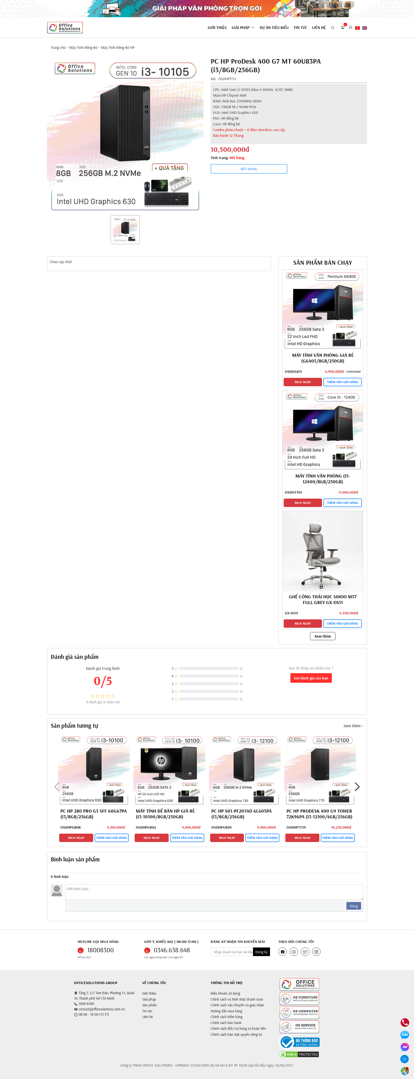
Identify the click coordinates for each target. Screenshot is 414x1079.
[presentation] (57, 787)
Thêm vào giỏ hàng (342, 382)
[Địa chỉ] (405, 1070)
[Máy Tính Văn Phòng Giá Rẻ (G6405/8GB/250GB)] (322, 309)
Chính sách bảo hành (226, 1022)
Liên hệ (147, 1016)
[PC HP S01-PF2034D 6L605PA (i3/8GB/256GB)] (245, 770)
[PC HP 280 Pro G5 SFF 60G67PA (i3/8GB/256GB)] (94, 770)
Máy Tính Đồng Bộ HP (117, 47)
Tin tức (300, 27)
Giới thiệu (149, 993)
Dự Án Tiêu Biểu (274, 27)
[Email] (404, 1059)
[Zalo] (404, 1034)
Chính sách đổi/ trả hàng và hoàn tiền (238, 1028)
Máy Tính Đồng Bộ (83, 47)
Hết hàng (249, 168)
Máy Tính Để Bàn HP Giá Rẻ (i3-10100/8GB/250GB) (165, 814)
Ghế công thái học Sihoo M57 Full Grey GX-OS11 (322, 599)
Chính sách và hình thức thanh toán (237, 999)
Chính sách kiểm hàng (226, 1016)
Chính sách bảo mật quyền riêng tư (236, 1034)
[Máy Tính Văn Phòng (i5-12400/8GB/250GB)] (322, 430)
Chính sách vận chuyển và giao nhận (237, 1005)
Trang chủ (58, 47)
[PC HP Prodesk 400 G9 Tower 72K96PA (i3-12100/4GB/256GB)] (320, 770)
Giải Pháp (240, 27)
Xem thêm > (353, 725)
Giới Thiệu (217, 27)
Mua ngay (303, 382)
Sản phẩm (149, 1005)
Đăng (354, 905)
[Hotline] (405, 1022)
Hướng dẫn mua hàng (226, 1011)
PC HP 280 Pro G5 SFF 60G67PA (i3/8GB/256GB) (93, 814)
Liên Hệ (319, 27)
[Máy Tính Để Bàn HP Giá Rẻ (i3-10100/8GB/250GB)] (169, 770)
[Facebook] (405, 1046)
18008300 (100, 950)
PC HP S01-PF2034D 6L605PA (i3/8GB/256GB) (241, 814)
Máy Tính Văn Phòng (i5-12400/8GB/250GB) (322, 478)
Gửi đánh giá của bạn (311, 678)
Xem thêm (323, 636)
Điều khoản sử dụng (225, 993)
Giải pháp (149, 999)
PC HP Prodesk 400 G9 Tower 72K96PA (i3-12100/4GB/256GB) (319, 814)
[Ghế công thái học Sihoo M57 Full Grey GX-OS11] (322, 550)
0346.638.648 (172, 950)
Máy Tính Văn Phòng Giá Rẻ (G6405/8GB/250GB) (323, 358)
